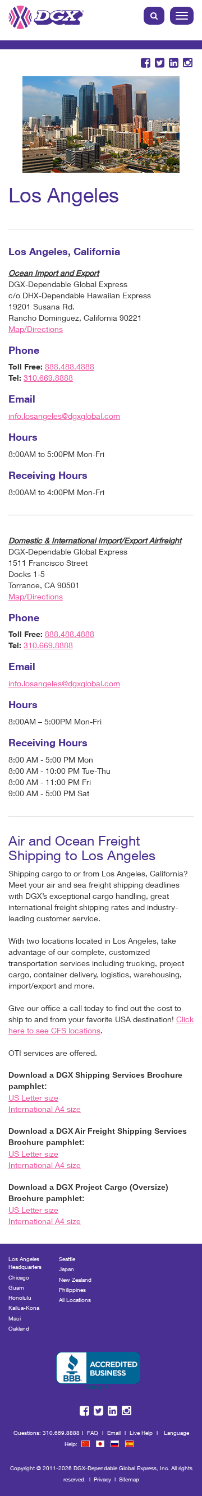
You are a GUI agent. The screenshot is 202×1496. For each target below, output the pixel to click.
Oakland (18, 1328)
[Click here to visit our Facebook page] (145, 63)
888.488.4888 (69, 366)
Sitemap (129, 1479)
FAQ (92, 1432)
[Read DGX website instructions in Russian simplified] (114, 1443)
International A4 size (44, 1109)
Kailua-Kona (23, 1307)
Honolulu (19, 1297)
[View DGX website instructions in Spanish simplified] (129, 1443)
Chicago (18, 1277)
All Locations (75, 1299)
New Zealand (75, 1279)
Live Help (141, 1432)
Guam (16, 1287)
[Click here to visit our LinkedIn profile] (173, 63)
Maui (14, 1318)
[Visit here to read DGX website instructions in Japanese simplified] (100, 1443)
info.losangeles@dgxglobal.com (64, 416)
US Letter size (33, 1097)
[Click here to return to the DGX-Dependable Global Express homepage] (46, 14)
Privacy (102, 1479)
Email (114, 1432)
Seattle (67, 1258)
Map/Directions (35, 329)
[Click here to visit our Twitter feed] (159, 63)
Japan (66, 1269)
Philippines (72, 1289)
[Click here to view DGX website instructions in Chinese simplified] (85, 1443)
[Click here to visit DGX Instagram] (187, 63)
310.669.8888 (48, 377)
